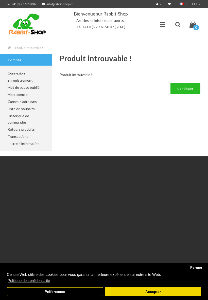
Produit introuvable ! (29, 48)
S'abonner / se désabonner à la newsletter (86, 218)
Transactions (18, 136)
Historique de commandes (18, 119)
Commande (50, 211)
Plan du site (83, 231)
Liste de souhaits (21, 109)
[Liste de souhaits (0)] (170, 4)
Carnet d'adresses (22, 101)
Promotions (83, 205)
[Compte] (159, 4)
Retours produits (21, 129)
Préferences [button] (55, 292)
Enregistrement (20, 80)
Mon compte (18, 94)
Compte (47, 192)
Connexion (16, 73)
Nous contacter (53, 186)
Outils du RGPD (20, 186)
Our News (82, 186)
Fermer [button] (196, 267)
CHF (195, 4)
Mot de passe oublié (24, 87)
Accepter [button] (153, 292)
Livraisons (15, 205)
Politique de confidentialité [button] (29, 280)
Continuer (185, 89)
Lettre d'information (24, 143)
